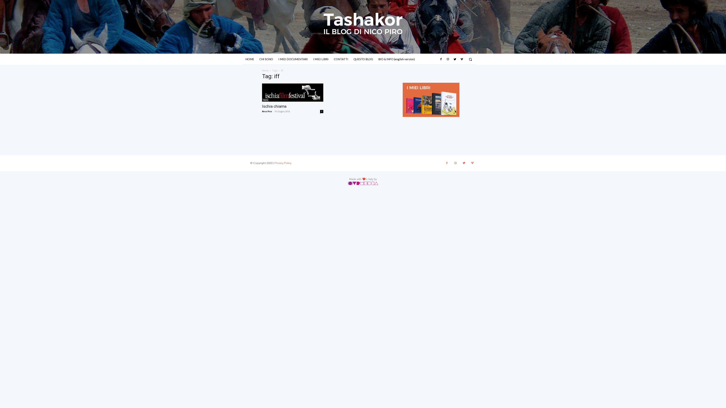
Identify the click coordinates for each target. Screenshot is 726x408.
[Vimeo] (461, 59)
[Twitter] (454, 59)
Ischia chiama (274, 106)
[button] (470, 59)
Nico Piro (267, 111)
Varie (265, 100)
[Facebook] (441, 59)
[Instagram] (447, 59)
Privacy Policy (283, 163)
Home (265, 70)
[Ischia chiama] (292, 92)
